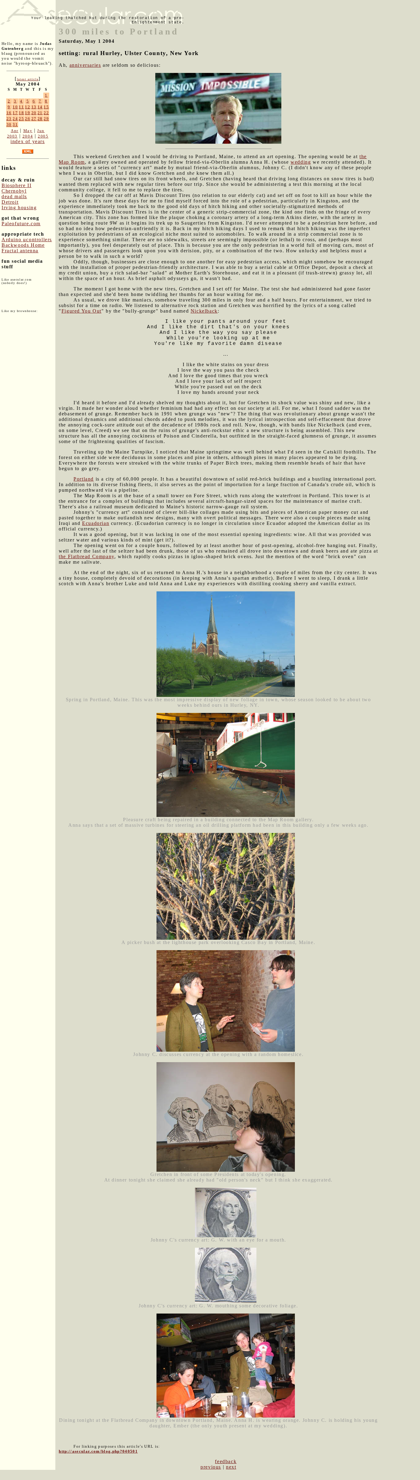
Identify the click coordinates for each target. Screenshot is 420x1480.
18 (21, 112)
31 (15, 124)
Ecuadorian (95, 523)
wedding (301, 162)
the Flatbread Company (86, 556)
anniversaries (85, 65)
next (231, 1467)
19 (27, 112)
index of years (27, 141)
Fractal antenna (20, 250)
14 (40, 107)
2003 (12, 136)
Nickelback (204, 311)
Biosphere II (16, 185)
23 (9, 118)
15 (46, 107)
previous (210, 1467)
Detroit (10, 202)
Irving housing (19, 207)
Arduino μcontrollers (27, 239)
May (28, 130)
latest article (27, 79)
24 (15, 118)
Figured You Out (81, 311)
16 (9, 112)
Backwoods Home (23, 245)
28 (40, 118)
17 (15, 112)
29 (46, 118)
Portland (83, 479)
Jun (41, 130)
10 (15, 107)
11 (21, 107)
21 (40, 112)
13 (34, 107)
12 (27, 107)
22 (46, 112)
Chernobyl (14, 191)
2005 (43, 136)
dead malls (14, 196)
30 (9, 124)
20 (34, 112)
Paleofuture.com (21, 223)
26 (27, 118)
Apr (14, 130)
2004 (27, 136)
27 (34, 118)
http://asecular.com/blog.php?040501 (98, 1451)
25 (21, 118)
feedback (225, 1461)
